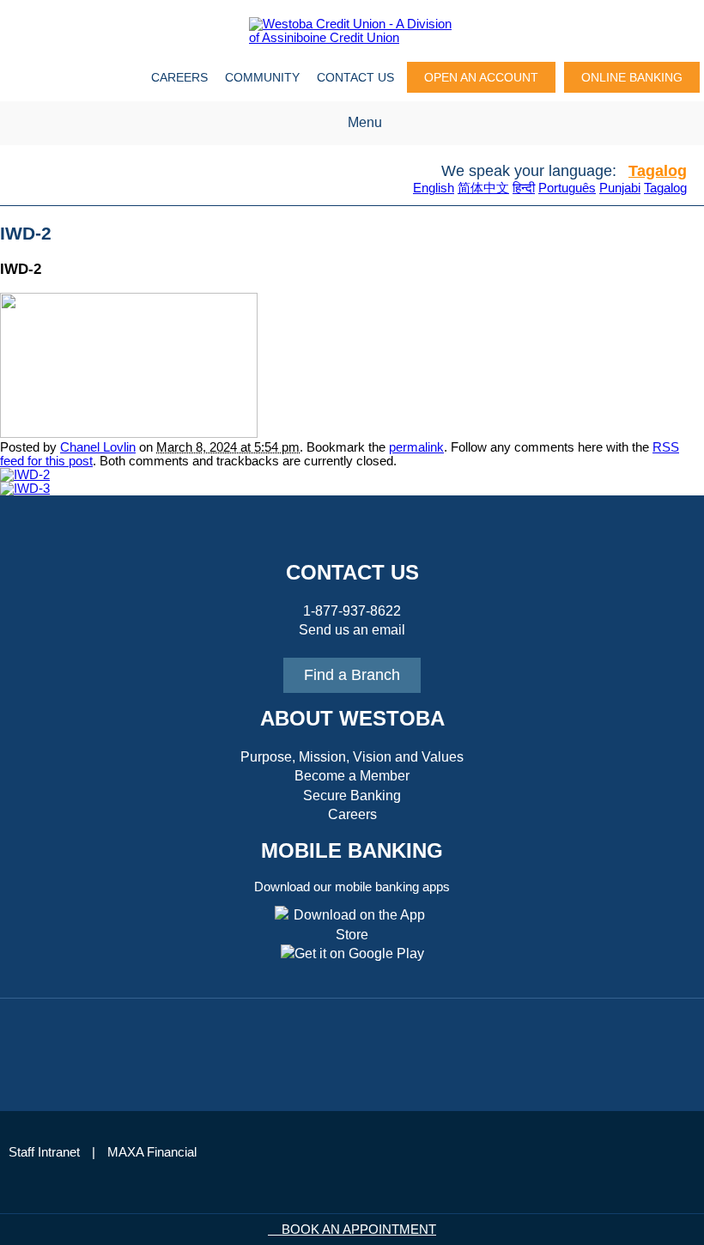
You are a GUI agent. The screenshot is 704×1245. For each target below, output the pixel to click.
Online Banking (632, 77)
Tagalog (665, 188)
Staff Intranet (44, 1152)
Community (262, 77)
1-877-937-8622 (352, 611)
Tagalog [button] (657, 170)
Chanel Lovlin (98, 447)
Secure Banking (352, 795)
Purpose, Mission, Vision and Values (352, 757)
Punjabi (619, 188)
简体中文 (483, 188)
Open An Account (481, 77)
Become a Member (352, 775)
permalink (416, 447)
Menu (365, 122)
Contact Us (355, 77)
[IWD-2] (129, 433)
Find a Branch (352, 674)
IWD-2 (26, 233)
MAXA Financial (152, 1152)
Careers (179, 77)
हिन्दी (524, 188)
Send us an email (352, 629)
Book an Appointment (357, 1229)
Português (567, 188)
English (433, 188)
